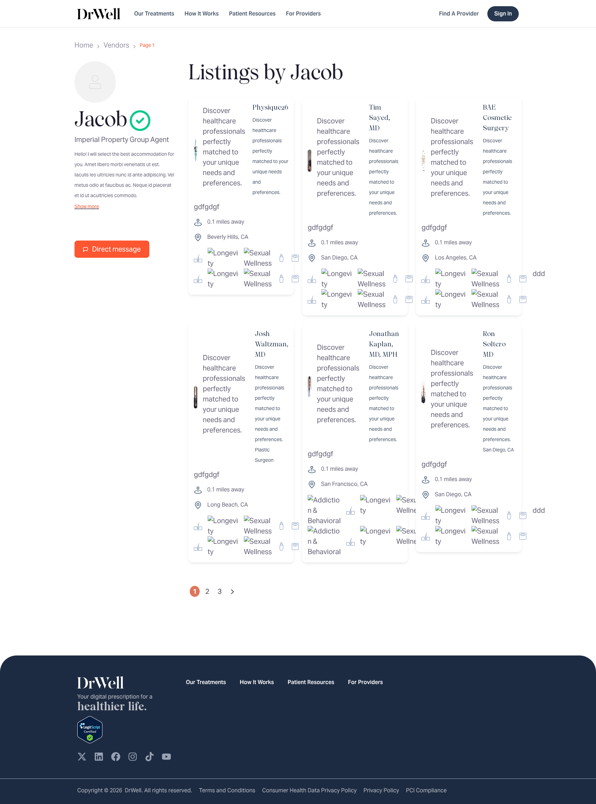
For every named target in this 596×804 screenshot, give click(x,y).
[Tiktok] (149, 756)
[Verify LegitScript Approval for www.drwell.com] (89, 728)
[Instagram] (132, 756)
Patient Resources (252, 13)
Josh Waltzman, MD (271, 344)
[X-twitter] (82, 756)
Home (83, 45)
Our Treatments (154, 13)
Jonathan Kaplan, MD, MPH (384, 344)
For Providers (303, 13)
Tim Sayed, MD (379, 118)
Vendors (116, 45)
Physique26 (270, 107)
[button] (86, 206)
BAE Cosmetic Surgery (497, 118)
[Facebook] (115, 756)
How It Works (202, 13)
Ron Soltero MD (494, 344)
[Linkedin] (98, 756)
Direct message (116, 249)
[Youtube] (166, 756)
